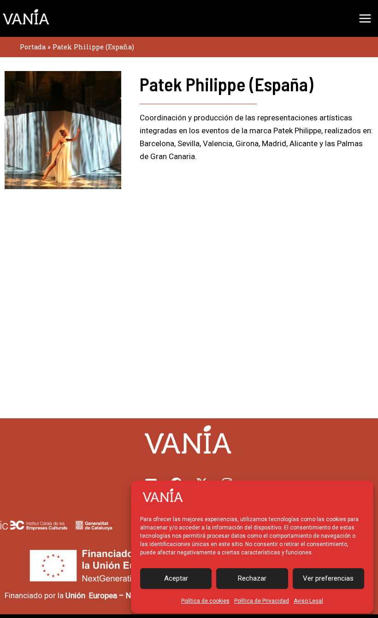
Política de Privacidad (261, 601)
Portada (33, 46)
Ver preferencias (328, 578)
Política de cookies (205, 601)
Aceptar (176, 578)
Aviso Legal (308, 601)
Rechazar (252, 578)
